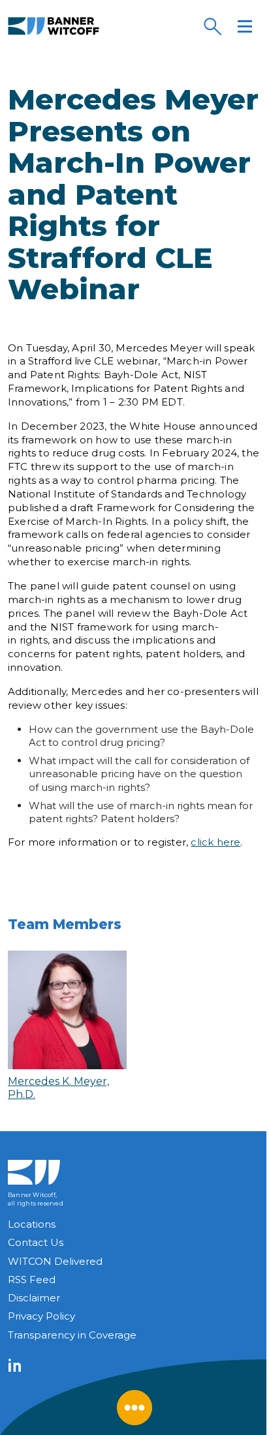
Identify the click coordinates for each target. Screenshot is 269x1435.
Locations (31, 1224)
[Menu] (245, 26)
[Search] (212, 26)
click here (215, 842)
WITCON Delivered (55, 1261)
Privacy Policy (41, 1316)
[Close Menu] (134, 1407)
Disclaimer (34, 1298)
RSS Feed (31, 1279)
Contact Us (35, 1242)
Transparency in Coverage (72, 1335)
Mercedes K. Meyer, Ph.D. (58, 1087)
